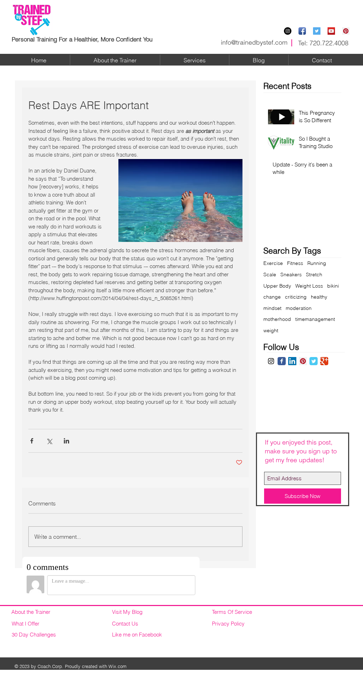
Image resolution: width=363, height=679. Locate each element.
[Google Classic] (324, 361)
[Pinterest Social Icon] (346, 31)
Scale (269, 274)
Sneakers (291, 274)
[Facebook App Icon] (302, 31)
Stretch (314, 274)
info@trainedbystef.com (254, 42)
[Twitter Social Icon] (316, 31)
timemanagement (315, 319)
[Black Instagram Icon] (271, 361)
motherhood (277, 319)
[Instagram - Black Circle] (287, 31)
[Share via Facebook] (31, 440)
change (272, 297)
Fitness (295, 263)
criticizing (296, 297)
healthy (319, 297)
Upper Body (277, 286)
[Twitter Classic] (313, 361)
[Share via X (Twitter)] (49, 440)
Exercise (273, 263)
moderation (299, 308)
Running (316, 263)
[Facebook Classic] (282, 361)
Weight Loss (309, 286)
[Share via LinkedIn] (66, 440)
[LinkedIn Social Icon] (292, 361)
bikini (333, 286)
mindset (272, 308)
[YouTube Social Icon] (331, 31)
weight (270, 330)
